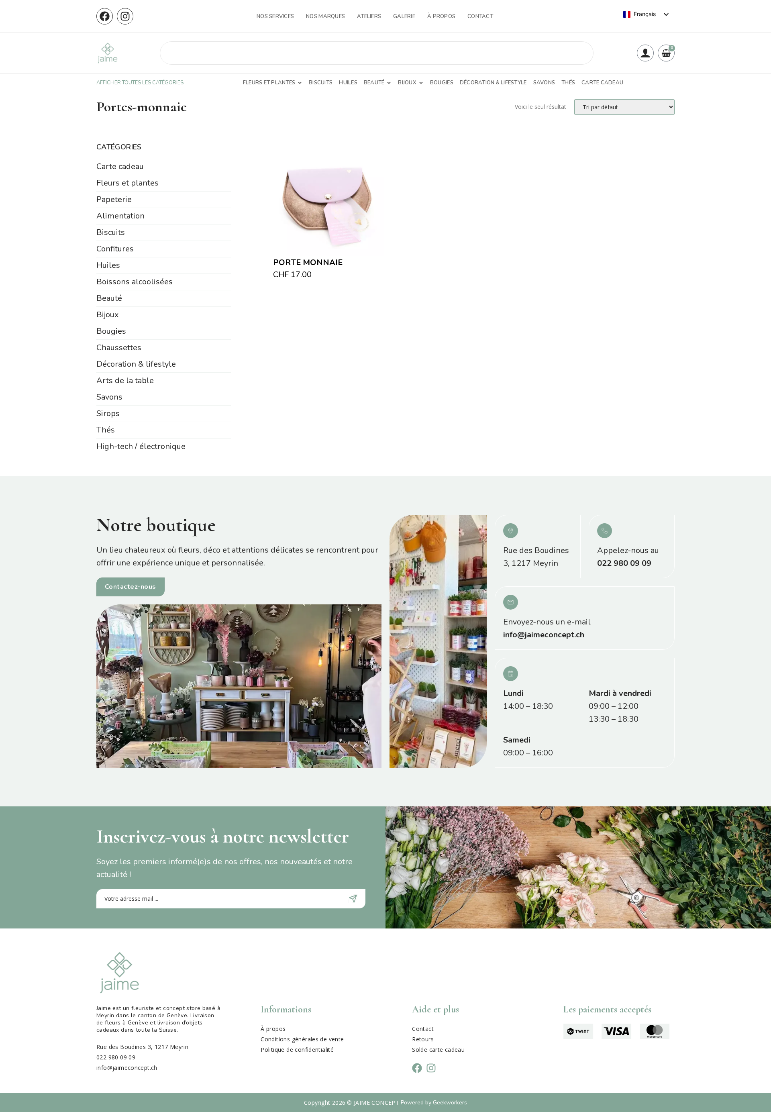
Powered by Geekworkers (434, 1102)
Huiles (108, 265)
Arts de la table (125, 380)
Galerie (404, 16)
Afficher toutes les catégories (140, 82)
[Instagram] (125, 16)
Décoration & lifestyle (136, 364)
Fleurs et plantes (127, 183)
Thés (105, 429)
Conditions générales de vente (302, 1039)
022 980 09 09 (624, 563)
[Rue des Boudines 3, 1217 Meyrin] (510, 530)
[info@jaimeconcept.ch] (510, 602)
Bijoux (107, 314)
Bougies (111, 331)
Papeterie (114, 199)
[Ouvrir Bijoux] (421, 83)
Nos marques (325, 16)
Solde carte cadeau (438, 1049)
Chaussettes (118, 347)
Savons (109, 397)
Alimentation (120, 215)
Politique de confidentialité (297, 1049)
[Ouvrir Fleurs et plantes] (299, 83)
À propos (441, 16)
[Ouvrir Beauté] (389, 83)
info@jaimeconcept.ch (543, 634)
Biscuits (110, 232)
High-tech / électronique (141, 446)
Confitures (115, 248)
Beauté (109, 298)
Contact (480, 16)
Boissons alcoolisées (134, 281)
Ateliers (369, 16)
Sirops (108, 413)
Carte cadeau (120, 166)
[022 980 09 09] (604, 530)
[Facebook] (104, 16)
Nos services (275, 16)
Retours (423, 1039)
